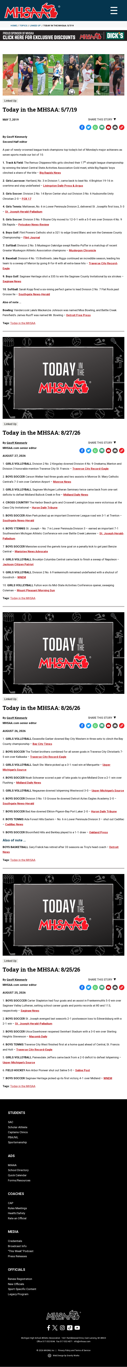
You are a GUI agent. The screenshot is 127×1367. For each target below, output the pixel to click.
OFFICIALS (16, 1270)
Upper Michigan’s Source (108, 790)
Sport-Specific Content (22, 1289)
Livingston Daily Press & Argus (63, 185)
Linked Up (35, 25)
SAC (10, 1122)
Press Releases (17, 1256)
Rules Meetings (17, 1208)
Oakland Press (98, 832)
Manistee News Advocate (31, 551)
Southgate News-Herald (34, 294)
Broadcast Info (17, 1246)
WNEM (21, 577)
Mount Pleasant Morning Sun (36, 590)
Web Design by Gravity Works (66, 1355)
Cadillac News (14, 824)
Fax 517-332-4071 (64, 1341)
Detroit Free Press (78, 315)
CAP (10, 1203)
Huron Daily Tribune (45, 507)
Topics (23, 25)
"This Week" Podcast (20, 1251)
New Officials (16, 1284)
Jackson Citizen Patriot (18, 564)
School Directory (18, 1170)
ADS (11, 1156)
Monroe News (62, 481)
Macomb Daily (38, 1036)
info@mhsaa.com (82, 1341)
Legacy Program (18, 1294)
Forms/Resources (19, 1180)
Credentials (15, 1241)
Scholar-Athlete (17, 1127)
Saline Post (82, 1070)
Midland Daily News (75, 494)
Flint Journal (31, 237)
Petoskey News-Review (33, 224)
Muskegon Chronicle (82, 250)
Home (14, 25)
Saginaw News (12, 281)
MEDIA (13, 1232)
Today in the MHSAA (22, 323)
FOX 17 (26, 198)
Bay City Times (42, 744)
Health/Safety (16, 1213)
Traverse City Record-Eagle (90, 468)
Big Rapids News (50, 172)
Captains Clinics (18, 1132)
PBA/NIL (13, 1137)
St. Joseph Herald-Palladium (23, 211)
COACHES (16, 1194)
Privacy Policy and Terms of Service (74, 1350)
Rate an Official (17, 1218)
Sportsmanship (17, 1142)
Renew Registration (20, 1279)
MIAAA (12, 1165)
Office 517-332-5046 (46, 1341)
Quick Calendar (17, 1175)
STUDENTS (16, 1113)
